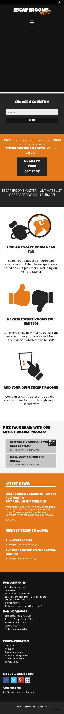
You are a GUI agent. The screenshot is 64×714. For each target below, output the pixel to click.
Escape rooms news (15, 652)
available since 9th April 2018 (27, 461)
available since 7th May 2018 (29, 446)
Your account (11, 590)
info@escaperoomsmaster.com (18, 692)
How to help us (12, 602)
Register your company (32, 167)
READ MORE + (12, 519)
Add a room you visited (16, 629)
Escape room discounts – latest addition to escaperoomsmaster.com (25, 598)
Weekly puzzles (12, 625)
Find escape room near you (18, 615)
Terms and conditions (15, 658)
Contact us (10, 645)
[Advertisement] (32, 60)
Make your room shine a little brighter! (23, 606)
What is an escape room (17, 655)
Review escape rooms (15, 622)
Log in (58, 2)
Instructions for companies (18, 593)
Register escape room (15, 587)
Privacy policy (11, 661)
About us (9, 648)
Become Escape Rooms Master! (20, 619)
